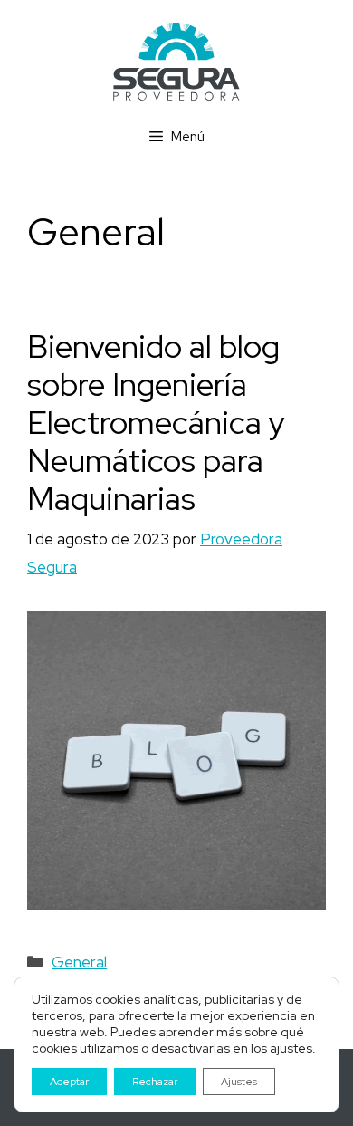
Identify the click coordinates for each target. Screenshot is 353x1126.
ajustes (291, 1048)
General (79, 962)
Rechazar (154, 1081)
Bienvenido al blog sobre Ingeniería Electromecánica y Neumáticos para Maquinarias (156, 422)
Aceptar (69, 1081)
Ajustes (239, 1081)
